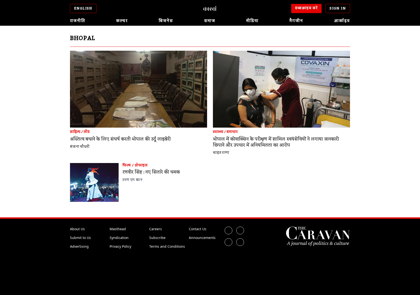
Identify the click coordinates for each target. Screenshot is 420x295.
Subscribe (157, 237)
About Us (77, 229)
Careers (155, 229)
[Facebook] (228, 230)
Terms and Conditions (167, 246)
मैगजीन (296, 21)
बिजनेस (166, 21)
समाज (209, 21)
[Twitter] (240, 230)
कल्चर (122, 21)
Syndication (119, 237)
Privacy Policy (120, 246)
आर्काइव (342, 21)
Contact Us (197, 229)
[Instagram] (228, 242)
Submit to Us (80, 237)
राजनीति (77, 21)
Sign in (338, 8)
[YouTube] (240, 242)
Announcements (202, 237)
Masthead (118, 229)
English (83, 8)
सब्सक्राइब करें (306, 8)
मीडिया (252, 21)
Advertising (79, 246)
